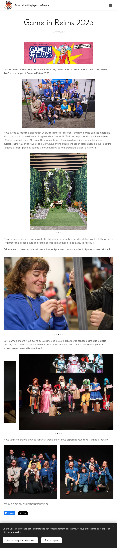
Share (10, 513)
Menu (110, 5)
